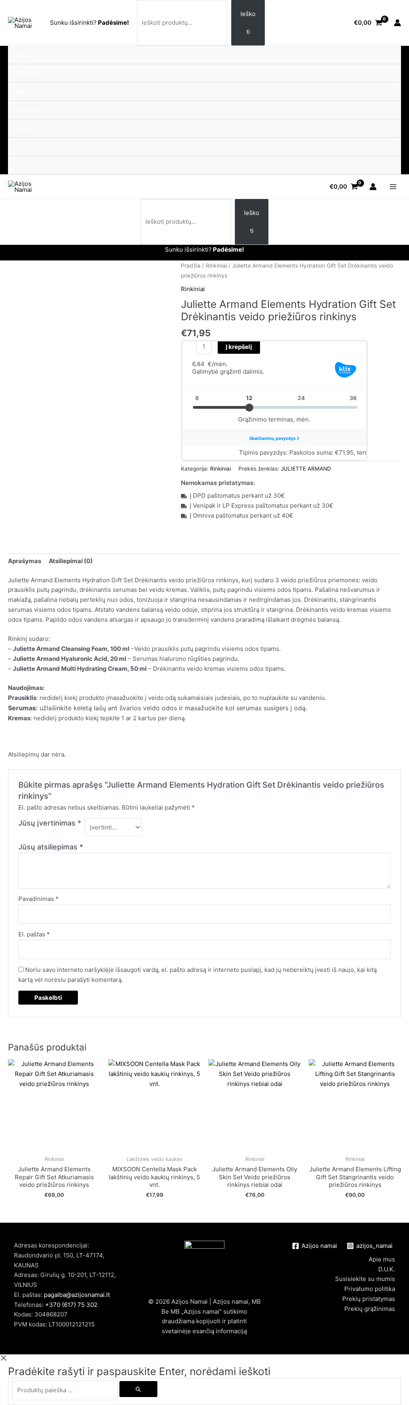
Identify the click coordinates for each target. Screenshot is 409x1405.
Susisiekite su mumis (365, 1279)
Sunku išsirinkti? (73, 22)
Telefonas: (55, 1304)
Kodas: (24, 1314)
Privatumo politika (369, 1289)
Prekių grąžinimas (369, 1308)
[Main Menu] (393, 187)
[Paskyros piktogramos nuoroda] (397, 22)
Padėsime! (113, 22)
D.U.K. (386, 1269)
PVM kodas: (31, 1324)
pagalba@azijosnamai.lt (77, 1295)
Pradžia (191, 265)
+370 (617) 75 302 (71, 1304)
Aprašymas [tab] (24, 561)
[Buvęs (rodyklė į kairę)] (14, 703)
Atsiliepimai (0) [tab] (71, 561)
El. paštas (34, 934)
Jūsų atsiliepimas (50, 847)
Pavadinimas (38, 899)
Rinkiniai (216, 265)
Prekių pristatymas (368, 1299)
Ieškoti (248, 22)
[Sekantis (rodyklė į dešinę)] (395, 703)
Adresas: (27, 1275)
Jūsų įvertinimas (49, 823)
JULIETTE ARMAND (306, 468)
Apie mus (382, 1259)
